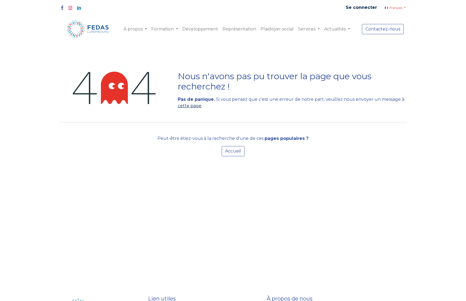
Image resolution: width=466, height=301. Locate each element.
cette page (189, 105)
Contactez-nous (382, 29)
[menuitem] (200, 29)
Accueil (233, 151)
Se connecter (361, 7)
